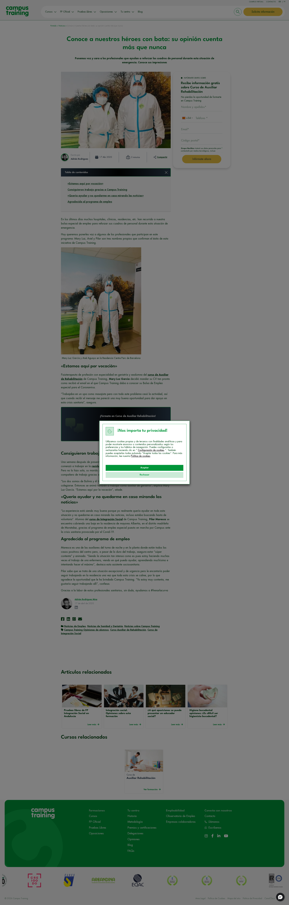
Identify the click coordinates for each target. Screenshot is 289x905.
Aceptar (144, 468)
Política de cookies (140, 456)
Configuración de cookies (151, 450)
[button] (280, 897)
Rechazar (144, 475)
